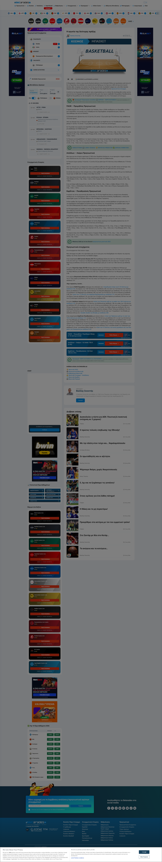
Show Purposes (144, 857)
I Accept (144, 852)
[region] (81, 854)
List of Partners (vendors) (77, 858)
